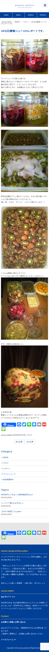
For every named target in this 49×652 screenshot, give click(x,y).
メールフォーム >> (8, 640)
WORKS (31, 15)
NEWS (6, 15)
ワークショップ (9, 474)
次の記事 (29, 442)
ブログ (29, 435)
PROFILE (43, 15)
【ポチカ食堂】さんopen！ (12, 511)
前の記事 (19, 442)
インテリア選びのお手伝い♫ (12, 503)
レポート (6, 468)
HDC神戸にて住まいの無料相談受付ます (17, 495)
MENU (18, 15)
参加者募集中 (8, 479)
